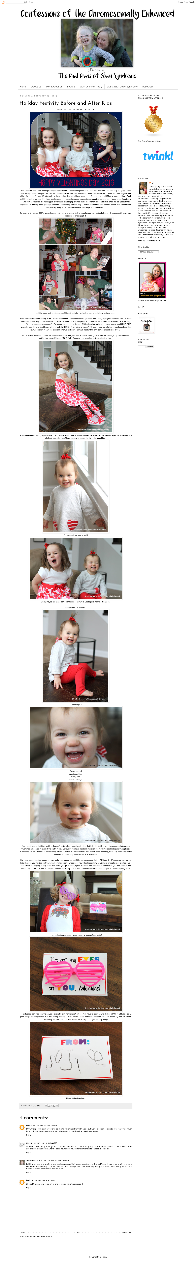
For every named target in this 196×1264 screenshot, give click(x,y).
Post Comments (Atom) (41, 1236)
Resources (148, 86)
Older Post (126, 1232)
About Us (36, 86)
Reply (28, 1135)
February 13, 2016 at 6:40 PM (45, 1143)
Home (23, 86)
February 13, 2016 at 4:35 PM (45, 1126)
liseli (28, 1180)
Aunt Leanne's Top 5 (91, 86)
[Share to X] (51, 1105)
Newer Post (25, 1232)
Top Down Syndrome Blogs (149, 141)
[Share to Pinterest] (57, 1105)
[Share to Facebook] (54, 1105)
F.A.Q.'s (71, 86)
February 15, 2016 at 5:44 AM (43, 1180)
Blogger (103, 1257)
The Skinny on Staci (34, 1160)
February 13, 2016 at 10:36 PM (56, 1160)
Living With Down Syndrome (122, 86)
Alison (29, 1143)
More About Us (54, 86)
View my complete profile (149, 240)
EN (153, 183)
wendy (29, 1126)
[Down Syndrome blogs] (153, 136)
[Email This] (46, 1105)
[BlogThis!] (48, 1105)
